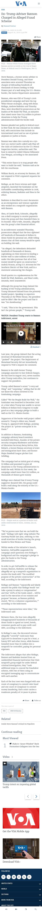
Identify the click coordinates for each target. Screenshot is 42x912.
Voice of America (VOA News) (17, 329)
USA (3, 10)
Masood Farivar (10, 26)
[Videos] (16, 909)
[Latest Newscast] (6, 909)
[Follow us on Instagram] (19, 877)
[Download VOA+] (21, 848)
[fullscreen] (38, 342)
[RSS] (24, 877)
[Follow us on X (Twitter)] (8, 877)
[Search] (35, 909)
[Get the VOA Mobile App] (21, 818)
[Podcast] (29, 877)
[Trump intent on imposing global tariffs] (21, 772)
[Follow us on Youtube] (14, 877)
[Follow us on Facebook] (3, 877)
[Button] (37, 37)
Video (6, 757)
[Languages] (26, 909)
